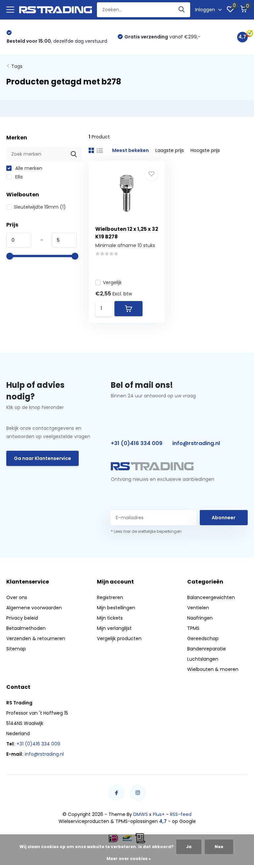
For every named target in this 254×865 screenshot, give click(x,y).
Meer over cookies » (128, 858)
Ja (188, 846)
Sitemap (16, 648)
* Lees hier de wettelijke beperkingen (146, 531)
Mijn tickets (110, 618)
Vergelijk (112, 282)
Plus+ (159, 814)
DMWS (140, 814)
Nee (219, 846)
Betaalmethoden (26, 628)
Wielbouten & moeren (212, 669)
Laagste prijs (169, 150)
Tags (16, 66)
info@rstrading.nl (196, 443)
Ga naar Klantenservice (42, 458)
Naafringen (200, 618)
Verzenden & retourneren (35, 638)
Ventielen (198, 607)
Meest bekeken (130, 150)
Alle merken (28, 168)
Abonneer (223, 517)
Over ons (16, 597)
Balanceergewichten (211, 597)
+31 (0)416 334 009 (136, 443)
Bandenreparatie (206, 648)
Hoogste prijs (205, 150)
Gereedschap (203, 638)
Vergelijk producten (119, 638)
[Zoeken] (182, 9)
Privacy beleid (22, 618)
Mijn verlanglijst (114, 628)
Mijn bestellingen (116, 607)
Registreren (110, 597)
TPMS (193, 628)
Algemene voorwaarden (34, 607)
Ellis (18, 177)
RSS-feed (180, 814)
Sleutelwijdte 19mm (40, 207)
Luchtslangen (202, 659)
